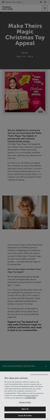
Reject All (25, 409)
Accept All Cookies (25, 416)
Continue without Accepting (39, 374)
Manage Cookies (25, 402)
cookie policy (30, 398)
